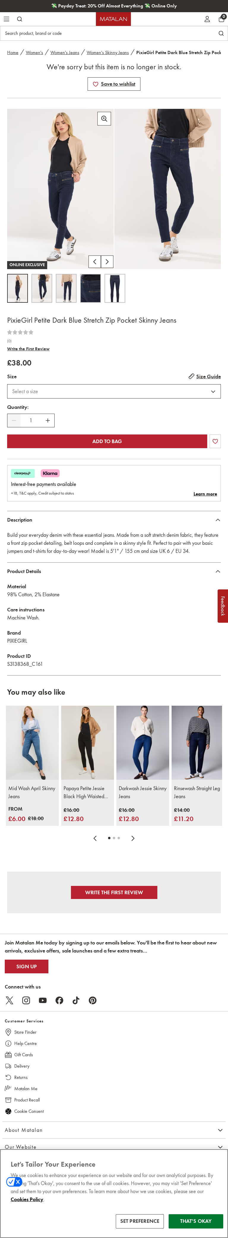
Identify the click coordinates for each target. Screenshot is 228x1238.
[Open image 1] (17, 288)
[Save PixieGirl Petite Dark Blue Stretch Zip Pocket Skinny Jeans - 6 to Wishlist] (96, 84)
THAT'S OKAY (196, 1221)
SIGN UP (26, 966)
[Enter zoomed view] (104, 118)
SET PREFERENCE (140, 1221)
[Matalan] (113, 19)
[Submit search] (19, 19)
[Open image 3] (66, 288)
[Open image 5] (114, 288)
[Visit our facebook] (59, 1000)
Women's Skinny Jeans (108, 52)
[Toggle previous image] (94, 261)
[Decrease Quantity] (13, 420)
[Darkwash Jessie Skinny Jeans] (142, 743)
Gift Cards (23, 1054)
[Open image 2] (41, 288)
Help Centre (25, 1043)
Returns (21, 1077)
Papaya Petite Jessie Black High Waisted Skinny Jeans (84, 793)
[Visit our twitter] (9, 1000)
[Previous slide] (95, 838)
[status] (30, 420)
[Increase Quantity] (47, 420)
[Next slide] (133, 838)
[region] (114, 1193)
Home (12, 52)
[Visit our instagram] (26, 1000)
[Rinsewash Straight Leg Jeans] (198, 743)
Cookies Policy (27, 1199)
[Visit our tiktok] (76, 1000)
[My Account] (207, 19)
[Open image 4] (90, 288)
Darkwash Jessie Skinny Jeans (143, 792)
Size (12, 376)
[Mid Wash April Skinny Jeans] (32, 743)
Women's (34, 52)
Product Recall (27, 1100)
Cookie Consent (29, 1111)
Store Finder (25, 1032)
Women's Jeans (64, 52)
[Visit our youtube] (43, 1000)
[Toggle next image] (107, 261)
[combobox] (114, 391)
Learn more (205, 494)
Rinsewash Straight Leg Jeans (197, 792)
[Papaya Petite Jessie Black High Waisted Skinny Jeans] (87, 743)
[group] (26, 814)
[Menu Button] (6, 19)
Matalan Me (25, 1088)
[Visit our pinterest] (92, 1000)
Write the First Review (28, 349)
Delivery (21, 1066)
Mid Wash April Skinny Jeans (31, 792)
